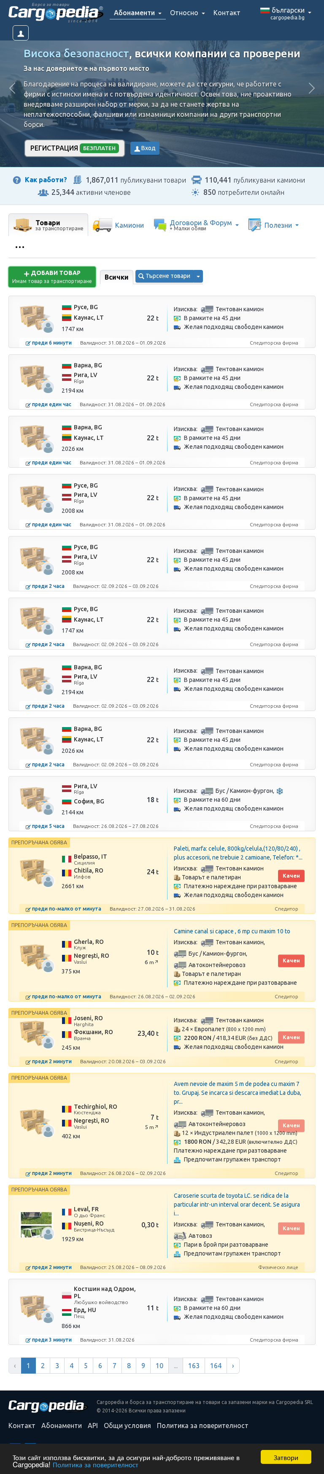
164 (215, 1365)
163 (194, 1365)
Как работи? (46, 179)
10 (159, 1365)
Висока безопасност (76, 53)
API (93, 1425)
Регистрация (73, 148)
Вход (148, 148)
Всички (117, 277)
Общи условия (127, 1425)
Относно (185, 12)
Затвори (286, 1457)
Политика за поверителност (95, 1464)
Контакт (226, 12)
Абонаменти (61, 1425)
